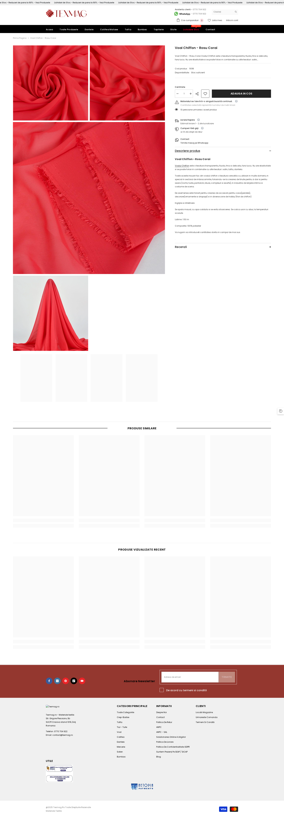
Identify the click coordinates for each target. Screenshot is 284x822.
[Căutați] (225, 11)
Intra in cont (232, 20)
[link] (205, 94)
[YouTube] (82, 681)
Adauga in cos (241, 93)
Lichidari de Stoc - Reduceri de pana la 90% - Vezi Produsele (84, 2)
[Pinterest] (65, 681)
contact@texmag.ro (62, 735)
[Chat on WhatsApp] (182, 13)
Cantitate (180, 87)
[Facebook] (49, 681)
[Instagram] (57, 681)
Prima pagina (19, 38)
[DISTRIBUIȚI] (198, 94)
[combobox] (222, 11)
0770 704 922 (199, 9)
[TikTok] (74, 681)
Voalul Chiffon (182, 165)
